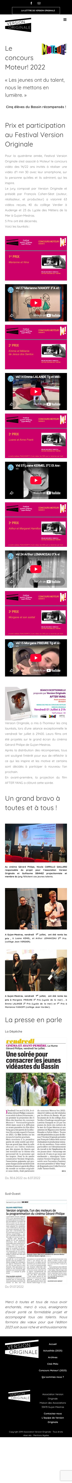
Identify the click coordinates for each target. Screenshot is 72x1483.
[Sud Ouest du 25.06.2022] (36, 1201)
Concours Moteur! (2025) (53, 1370)
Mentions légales (41, 1435)
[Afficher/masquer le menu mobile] (65, 19)
